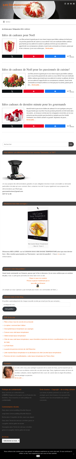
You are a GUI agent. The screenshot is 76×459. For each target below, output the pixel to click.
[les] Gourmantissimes (17, 4)
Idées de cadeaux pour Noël (18, 35)
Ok (38, 456)
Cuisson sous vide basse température (16, 332)
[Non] (74, 454)
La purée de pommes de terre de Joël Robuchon (19, 349)
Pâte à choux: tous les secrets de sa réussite (18, 322)
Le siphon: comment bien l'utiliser (15, 325)
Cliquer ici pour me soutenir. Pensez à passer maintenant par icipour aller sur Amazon (38, 280)
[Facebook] (65, 4)
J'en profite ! (9, 309)
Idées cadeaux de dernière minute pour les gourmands (34, 104)
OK (70, 144)
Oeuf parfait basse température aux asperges (18, 329)
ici (58, 254)
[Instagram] (73, 4)
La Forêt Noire (8, 345)
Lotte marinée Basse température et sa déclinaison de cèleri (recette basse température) (32, 352)
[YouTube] (70, 4)
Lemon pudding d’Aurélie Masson (20, 410)
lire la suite (50, 48)
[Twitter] (67, 4)
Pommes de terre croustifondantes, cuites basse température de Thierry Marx (29, 356)
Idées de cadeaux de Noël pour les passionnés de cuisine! (36, 69)
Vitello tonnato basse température (15, 336)
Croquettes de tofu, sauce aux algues (22, 417)
